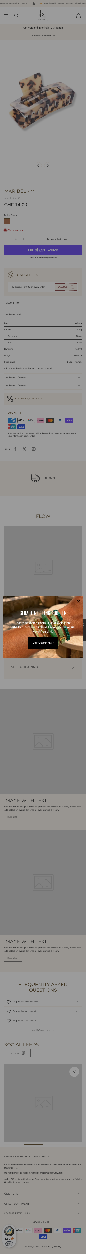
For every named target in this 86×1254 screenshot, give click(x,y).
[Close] (78, 601)
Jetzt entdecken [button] (43, 643)
